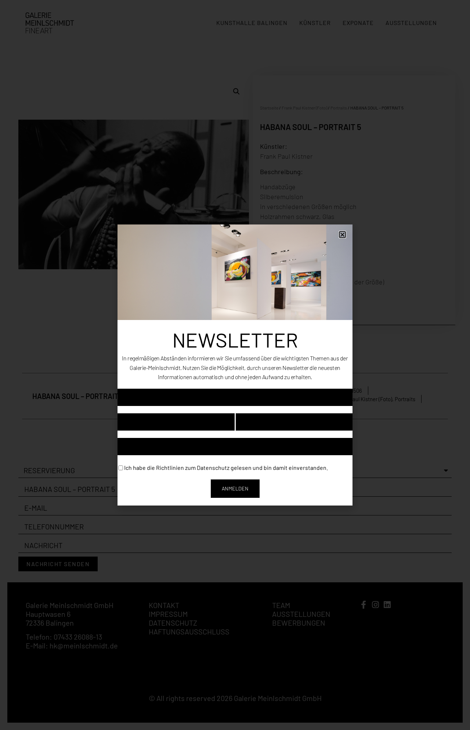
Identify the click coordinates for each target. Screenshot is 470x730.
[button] (342, 234)
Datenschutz (213, 467)
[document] (235, 365)
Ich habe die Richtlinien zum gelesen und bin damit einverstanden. (226, 467)
